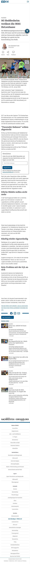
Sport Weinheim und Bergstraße (15, 476)
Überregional (15, 482)
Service (15, 513)
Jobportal (15, 536)
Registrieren (15, 431)
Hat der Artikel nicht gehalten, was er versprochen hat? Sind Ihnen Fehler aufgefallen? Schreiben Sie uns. (14, 308)
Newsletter (15, 439)
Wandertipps (15, 494)
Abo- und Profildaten (15, 434)
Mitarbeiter (15, 550)
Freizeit (15, 486)
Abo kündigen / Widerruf (15, 519)
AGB (16, 560)
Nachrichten (15, 452)
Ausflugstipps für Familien (15, 497)
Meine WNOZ (15, 425)
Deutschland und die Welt (15, 469)
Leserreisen (15, 509)
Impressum (6, 560)
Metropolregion (15, 464)
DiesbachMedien (15, 544)
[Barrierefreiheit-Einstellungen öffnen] (27, 31)
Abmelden (15, 448)
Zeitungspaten (15, 547)
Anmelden (15, 428)
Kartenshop (15, 492)
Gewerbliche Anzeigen (15, 527)
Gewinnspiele (15, 506)
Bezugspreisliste (15, 553)
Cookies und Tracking (21, 560)
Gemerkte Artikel (15, 442)
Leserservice (15, 521)
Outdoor (15, 503)
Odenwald (15, 458)
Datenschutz (11, 560)
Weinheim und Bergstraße (15, 455)
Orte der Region (15, 461)
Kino (15, 500)
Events (15, 489)
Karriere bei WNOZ (15, 556)
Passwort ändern (15, 445)
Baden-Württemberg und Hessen (15, 466)
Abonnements (15, 516)
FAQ (15, 542)
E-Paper (15, 437)
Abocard (15, 524)
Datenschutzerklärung (8, 172)
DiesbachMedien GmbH (15, 559)
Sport (15, 473)
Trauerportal (15, 533)
